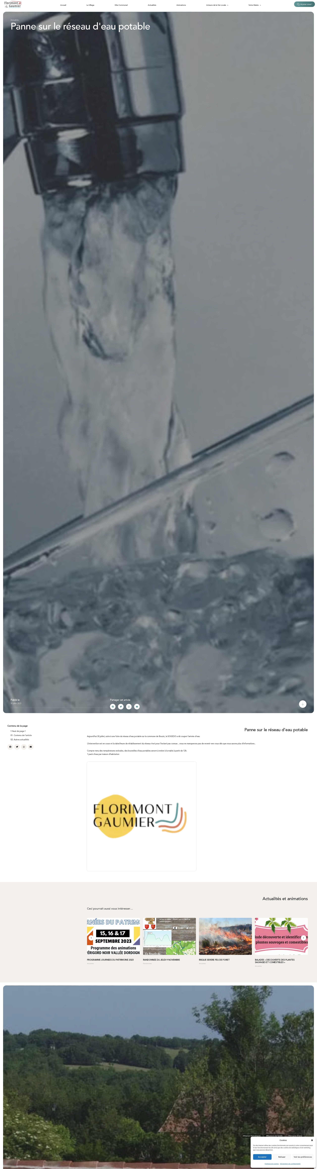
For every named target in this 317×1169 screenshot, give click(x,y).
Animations (181, 5)
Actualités (152, 5)
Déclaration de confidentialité (290, 1164)
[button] (312, 1140)
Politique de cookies (272, 1164)
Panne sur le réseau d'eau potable (80, 27)
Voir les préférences (303, 1157)
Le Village (90, 5)
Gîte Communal (121, 5)
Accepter (262, 1157)
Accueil (63, 5)
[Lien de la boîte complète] (113, 943)
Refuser (281, 1157)
